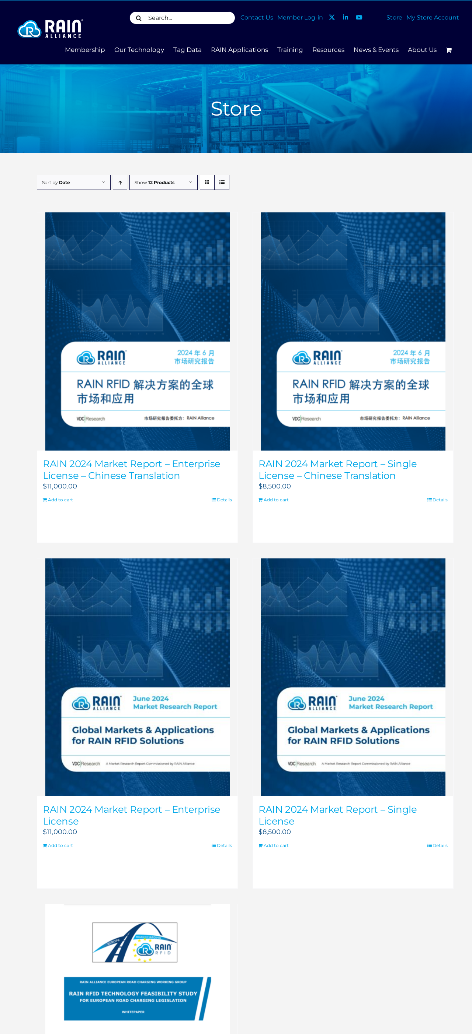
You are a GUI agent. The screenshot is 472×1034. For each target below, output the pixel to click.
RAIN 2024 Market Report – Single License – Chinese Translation (337, 469)
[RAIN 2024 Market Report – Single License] (353, 677)
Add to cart (60, 499)
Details (224, 499)
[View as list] (222, 182)
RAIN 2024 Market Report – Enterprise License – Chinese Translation (132, 469)
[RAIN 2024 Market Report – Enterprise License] (137, 677)
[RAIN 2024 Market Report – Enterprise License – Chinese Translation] (137, 331)
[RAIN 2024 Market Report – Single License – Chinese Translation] (353, 331)
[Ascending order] (120, 182)
